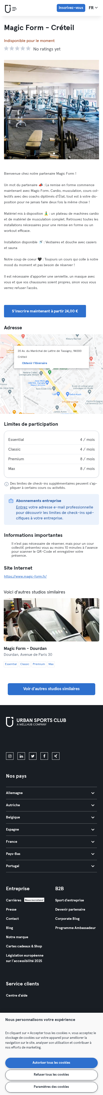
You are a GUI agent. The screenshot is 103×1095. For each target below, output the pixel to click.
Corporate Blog (67, 919)
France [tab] (11, 841)
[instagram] (10, 756)
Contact (12, 919)
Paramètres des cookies (51, 1087)
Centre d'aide (17, 995)
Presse (11, 909)
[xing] (56, 756)
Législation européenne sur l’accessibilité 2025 (25, 958)
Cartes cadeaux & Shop (24, 946)
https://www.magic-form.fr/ (25, 576)
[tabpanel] (51, 454)
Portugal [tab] (12, 866)
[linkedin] (21, 756)
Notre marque (17, 937)
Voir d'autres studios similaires (51, 689)
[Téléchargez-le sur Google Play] (59, 740)
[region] (51, 1054)
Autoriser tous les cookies (51, 1062)
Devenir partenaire (70, 909)
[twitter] (32, 756)
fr (92, 8)
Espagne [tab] (12, 829)
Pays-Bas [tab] (13, 854)
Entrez (22, 507)
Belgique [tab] (13, 817)
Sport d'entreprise (69, 900)
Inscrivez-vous (71, 8)
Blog (9, 928)
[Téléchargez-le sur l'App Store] (23, 740)
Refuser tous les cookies (51, 1074)
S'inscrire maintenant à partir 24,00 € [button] (45, 311)
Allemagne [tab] (14, 793)
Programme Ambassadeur (75, 928)
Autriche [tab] (13, 805)
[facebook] (44, 756)
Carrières (13, 900)
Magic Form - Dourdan (25, 649)
